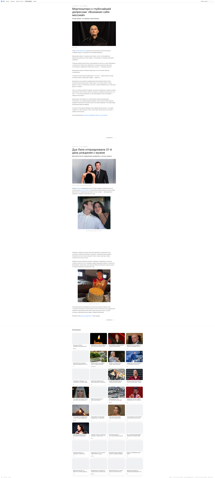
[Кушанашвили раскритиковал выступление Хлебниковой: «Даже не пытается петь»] (80, 430)
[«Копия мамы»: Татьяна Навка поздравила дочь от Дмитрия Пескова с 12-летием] (98, 413)
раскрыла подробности (86, 315)
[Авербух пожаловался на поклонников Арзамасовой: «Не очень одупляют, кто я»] (134, 466)
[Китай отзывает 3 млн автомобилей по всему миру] (116, 395)
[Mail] (1, 1)
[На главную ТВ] (3, 1)
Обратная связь (210, 477)
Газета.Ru (85, 5)
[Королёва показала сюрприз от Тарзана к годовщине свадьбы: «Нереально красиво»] (116, 448)
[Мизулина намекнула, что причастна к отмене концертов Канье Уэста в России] (80, 466)
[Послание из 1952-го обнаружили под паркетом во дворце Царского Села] (80, 341)
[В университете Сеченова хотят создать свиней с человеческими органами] (98, 466)
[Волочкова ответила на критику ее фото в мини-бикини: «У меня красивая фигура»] (134, 377)
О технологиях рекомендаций (178, 477)
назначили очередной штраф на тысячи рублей (95, 115)
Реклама (9, 477)
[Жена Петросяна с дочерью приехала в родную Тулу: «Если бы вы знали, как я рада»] (80, 359)
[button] (94, 33)
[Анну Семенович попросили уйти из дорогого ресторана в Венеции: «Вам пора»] (116, 341)
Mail (1, 477)
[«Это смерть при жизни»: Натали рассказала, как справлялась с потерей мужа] (80, 395)
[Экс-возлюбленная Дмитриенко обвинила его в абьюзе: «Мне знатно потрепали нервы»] (134, 430)
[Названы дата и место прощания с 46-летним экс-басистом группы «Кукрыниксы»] (134, 359)
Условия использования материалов (201, 477)
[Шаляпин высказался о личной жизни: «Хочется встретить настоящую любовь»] (116, 466)
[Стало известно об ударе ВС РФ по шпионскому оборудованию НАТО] (80, 413)
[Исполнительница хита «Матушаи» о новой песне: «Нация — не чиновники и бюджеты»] (80, 448)
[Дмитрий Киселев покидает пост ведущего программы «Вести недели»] (134, 341)
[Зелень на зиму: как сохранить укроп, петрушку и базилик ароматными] (98, 359)
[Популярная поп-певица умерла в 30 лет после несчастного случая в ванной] (98, 341)
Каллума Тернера (84, 190)
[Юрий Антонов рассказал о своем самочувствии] (98, 395)
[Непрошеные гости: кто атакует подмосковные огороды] (98, 448)
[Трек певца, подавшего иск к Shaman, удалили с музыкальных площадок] (98, 377)
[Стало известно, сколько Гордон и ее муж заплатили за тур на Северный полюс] (134, 413)
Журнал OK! (85, 146)
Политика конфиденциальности (189, 477)
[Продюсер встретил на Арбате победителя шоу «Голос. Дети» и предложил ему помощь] (134, 395)
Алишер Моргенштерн (80, 50)
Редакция (170, 477)
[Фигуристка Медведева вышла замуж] (134, 448)
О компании (5, 477)
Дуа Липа (78, 188)
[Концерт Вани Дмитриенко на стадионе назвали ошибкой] (116, 377)
